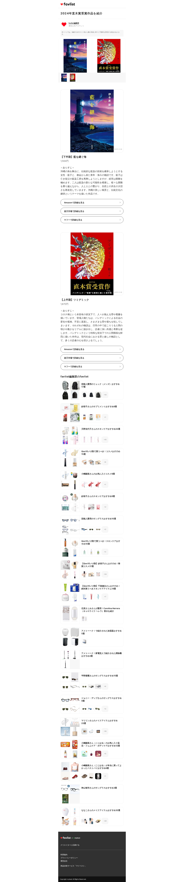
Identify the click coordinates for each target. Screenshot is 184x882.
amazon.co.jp (117, 149)
